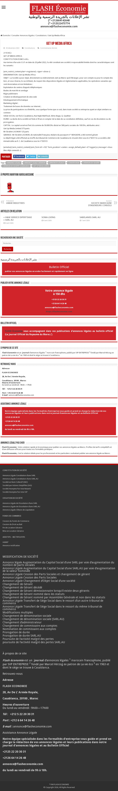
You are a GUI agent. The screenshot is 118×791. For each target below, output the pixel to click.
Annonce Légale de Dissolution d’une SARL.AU (21, 506)
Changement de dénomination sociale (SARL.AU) (33, 619)
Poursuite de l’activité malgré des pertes (28, 639)
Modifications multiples (18, 612)
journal (25, 353)
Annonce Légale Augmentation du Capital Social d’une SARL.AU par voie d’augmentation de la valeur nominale (59, 570)
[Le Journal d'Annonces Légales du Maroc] (59, 8)
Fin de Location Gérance (12, 528)
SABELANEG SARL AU (90, 217)
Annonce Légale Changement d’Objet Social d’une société (39, 581)
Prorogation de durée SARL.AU (22, 635)
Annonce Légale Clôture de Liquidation (18, 510)
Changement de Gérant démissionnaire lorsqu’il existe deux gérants (46, 590)
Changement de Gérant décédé (22, 587)
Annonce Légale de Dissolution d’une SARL (20, 503)
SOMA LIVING (48, 217)
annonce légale (13, 163)
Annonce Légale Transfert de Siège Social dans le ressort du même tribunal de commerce (52, 608)
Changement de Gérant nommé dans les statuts (33, 594)
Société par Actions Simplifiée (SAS (17, 485)
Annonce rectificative (11, 545)
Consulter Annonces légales (23, 35)
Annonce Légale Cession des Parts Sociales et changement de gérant (46, 574)
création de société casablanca (16, 166)
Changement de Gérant (18, 584)
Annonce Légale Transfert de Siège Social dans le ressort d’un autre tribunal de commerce (53, 602)
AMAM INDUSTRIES (15, 202)
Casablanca (54, 355)
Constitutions (41, 35)
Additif (5, 542)
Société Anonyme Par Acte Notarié (17, 489)
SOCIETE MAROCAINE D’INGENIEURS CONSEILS (100, 203)
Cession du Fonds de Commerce (16, 521)
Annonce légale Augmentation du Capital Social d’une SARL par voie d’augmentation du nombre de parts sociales (58, 564)
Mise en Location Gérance (13, 531)
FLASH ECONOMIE (61, 784)
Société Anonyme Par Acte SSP (15, 492)
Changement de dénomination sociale (27, 615)
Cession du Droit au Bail (12, 524)
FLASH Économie (13, 331)
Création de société (91, 163)
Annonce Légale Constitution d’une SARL (19, 475)
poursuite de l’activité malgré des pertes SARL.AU (34, 642)
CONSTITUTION (73, 163)
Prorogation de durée (16, 632)
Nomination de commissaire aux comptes (29, 629)
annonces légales (56, 163)
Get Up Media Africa (41, 166)
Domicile (6, 35)
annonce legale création (34, 163)
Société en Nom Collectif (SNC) (15, 482)
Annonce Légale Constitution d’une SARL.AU (20, 479)
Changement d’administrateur (22, 622)
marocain (51, 353)
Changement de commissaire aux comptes (30, 625)
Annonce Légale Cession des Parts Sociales (30, 577)
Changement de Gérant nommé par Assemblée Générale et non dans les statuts (54, 597)
